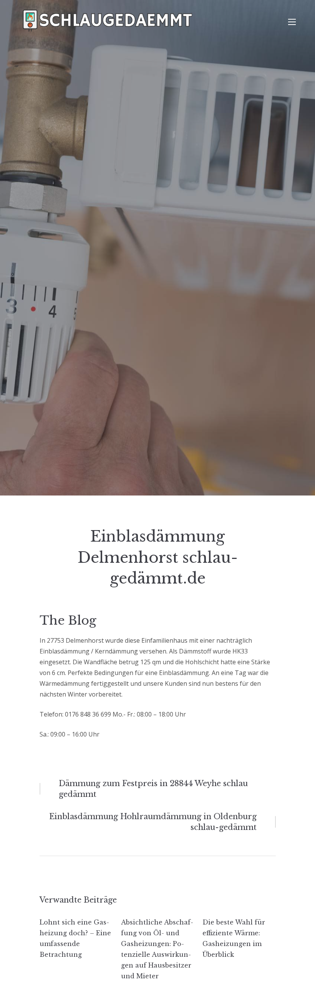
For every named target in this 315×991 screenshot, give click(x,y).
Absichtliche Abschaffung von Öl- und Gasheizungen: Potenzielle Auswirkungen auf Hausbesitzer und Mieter (157, 949)
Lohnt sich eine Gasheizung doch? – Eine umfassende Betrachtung (75, 938)
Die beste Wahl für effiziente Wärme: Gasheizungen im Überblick (233, 938)
